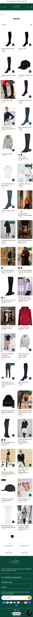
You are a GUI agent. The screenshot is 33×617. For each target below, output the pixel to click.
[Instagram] (18, 610)
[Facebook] (15, 610)
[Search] (5, 7)
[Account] (27, 7)
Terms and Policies (16, 616)
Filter (4, 24)
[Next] (24, 536)
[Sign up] (29, 597)
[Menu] (2, 7)
